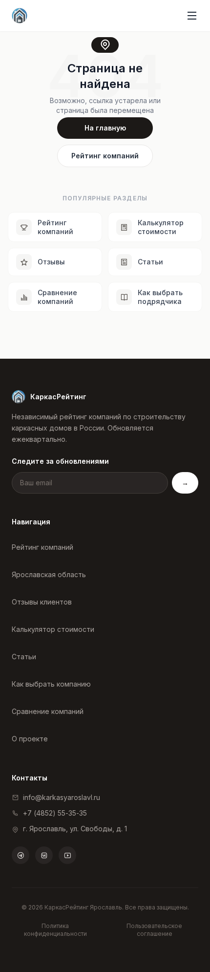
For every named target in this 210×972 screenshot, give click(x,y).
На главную (105, 128)
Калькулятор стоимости (53, 629)
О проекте (30, 738)
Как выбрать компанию (51, 684)
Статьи (24, 656)
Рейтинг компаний (105, 155)
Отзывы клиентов (42, 602)
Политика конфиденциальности (55, 929)
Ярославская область (49, 574)
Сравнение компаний (48, 711)
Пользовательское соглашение (154, 929)
